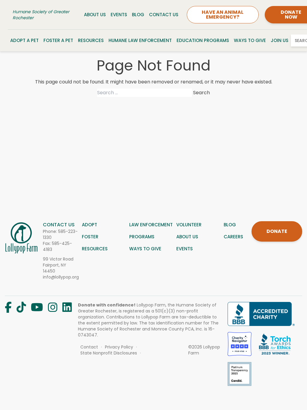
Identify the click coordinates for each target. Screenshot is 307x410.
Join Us (279, 40)
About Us (95, 14)
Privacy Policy (119, 347)
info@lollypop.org (61, 277)
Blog (138, 14)
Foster (90, 237)
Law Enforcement (151, 225)
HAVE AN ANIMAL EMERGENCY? (222, 14)
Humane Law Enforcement (140, 40)
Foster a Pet (58, 40)
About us (187, 237)
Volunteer (188, 225)
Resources (91, 40)
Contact (89, 347)
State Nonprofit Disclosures (108, 353)
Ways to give (145, 249)
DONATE (277, 231)
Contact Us (163, 14)
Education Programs (203, 40)
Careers (233, 237)
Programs (141, 237)
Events (119, 14)
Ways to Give (250, 40)
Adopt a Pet (24, 40)
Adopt (89, 225)
